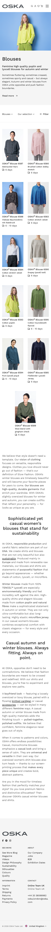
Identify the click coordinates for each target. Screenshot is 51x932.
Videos (5, 859)
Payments (7, 898)
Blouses (6, 114)
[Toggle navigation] (47, 6)
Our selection (25, 114)
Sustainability (9, 866)
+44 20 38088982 (37, 895)
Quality (6, 875)
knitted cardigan (21, 701)
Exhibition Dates (36, 862)
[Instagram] (10, 840)
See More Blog (9, 852)
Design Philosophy (11, 862)
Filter (45, 114)
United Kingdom (36, 926)
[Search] (32, 6)
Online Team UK (36, 885)
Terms (5, 889)
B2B (30, 859)
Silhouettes (8, 869)
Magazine (7, 856)
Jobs (30, 856)
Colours (6, 872)
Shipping (6, 892)
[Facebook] (3, 840)
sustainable (9, 558)
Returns (6, 895)
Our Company (35, 852)
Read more (8, 95)
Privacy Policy (9, 902)
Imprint (6, 885)
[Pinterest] (6, 840)
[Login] (35, 6)
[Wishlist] (38, 6)
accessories (9, 704)
